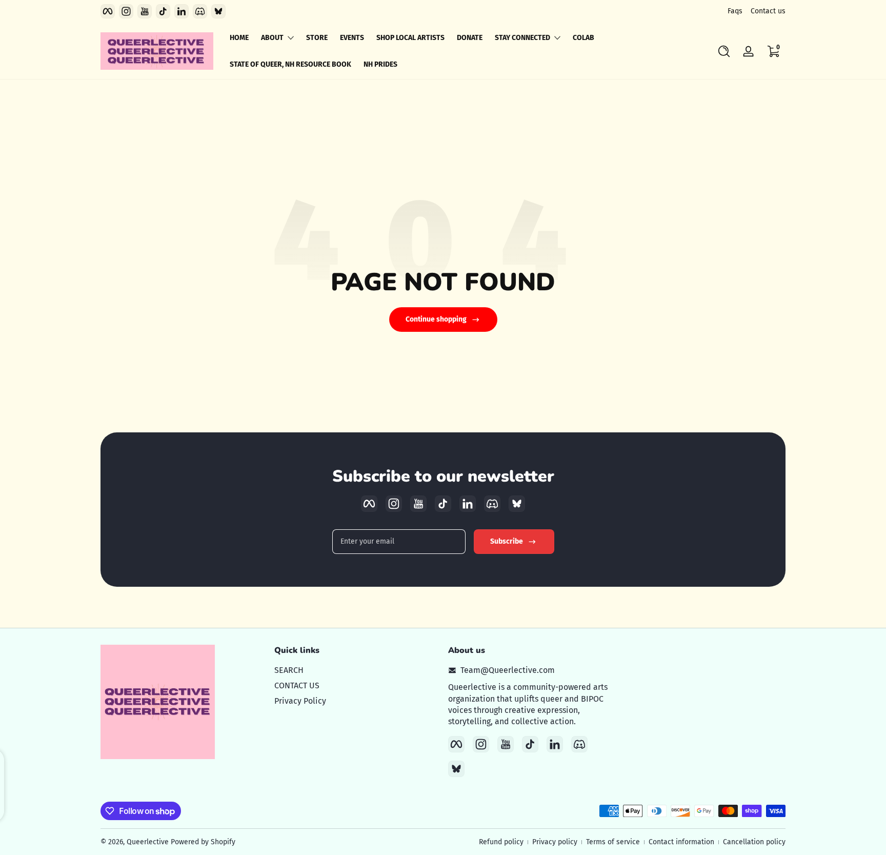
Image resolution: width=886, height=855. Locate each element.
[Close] (615, 374)
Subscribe (517, 462)
